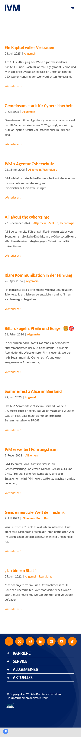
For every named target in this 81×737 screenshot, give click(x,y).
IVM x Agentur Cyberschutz (29, 163)
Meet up (52, 223)
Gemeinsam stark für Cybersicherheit (39, 105)
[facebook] (9, 641)
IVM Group (41, 698)
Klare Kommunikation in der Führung (38, 275)
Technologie (49, 169)
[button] (40, 653)
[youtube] (61, 641)
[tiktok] (72, 641)
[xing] (51, 641)
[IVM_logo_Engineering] (10, 705)
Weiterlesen (12, 86)
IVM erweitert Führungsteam (31, 449)
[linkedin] (40, 641)
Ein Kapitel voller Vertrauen (29, 47)
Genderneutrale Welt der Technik (35, 512)
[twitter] (19, 641)
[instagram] (30, 641)
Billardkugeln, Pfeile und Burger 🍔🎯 (39, 328)
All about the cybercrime (27, 217)
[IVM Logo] (12, 6)
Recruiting (42, 518)
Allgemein (30, 53)
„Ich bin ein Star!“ (20, 570)
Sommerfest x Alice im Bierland (33, 391)
